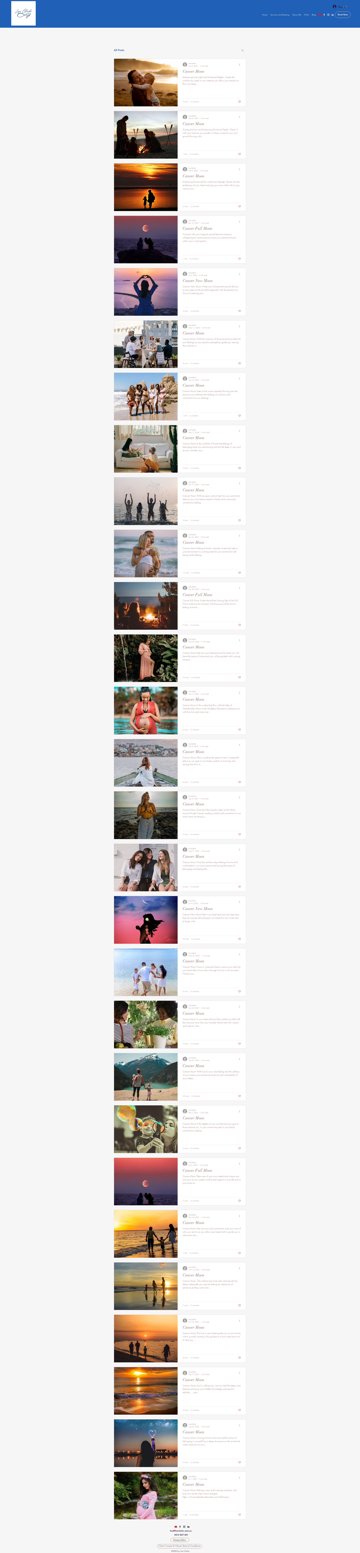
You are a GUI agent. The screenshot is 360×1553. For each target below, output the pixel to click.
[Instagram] (328, 14)
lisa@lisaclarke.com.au (181, 1530)
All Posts (119, 50)
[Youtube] (320, 14)
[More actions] (240, 64)
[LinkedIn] (332, 14)
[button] (242, 50)
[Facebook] (324, 14)
